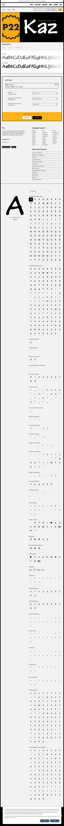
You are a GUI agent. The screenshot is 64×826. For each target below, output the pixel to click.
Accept (44, 820)
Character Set (18, 47)
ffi (35, 540)
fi (43, 540)
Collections (38, 4)
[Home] (3, 5)
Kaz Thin (4, 54)
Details (10, 47)
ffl (39, 540)
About (50, 4)
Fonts (31, 4)
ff (31, 540)
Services (56, 4)
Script (13, 147)
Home (3, 9)
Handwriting (6, 147)
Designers (44, 4)
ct (31, 548)
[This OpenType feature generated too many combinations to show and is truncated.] (43, 548)
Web (15, 98)
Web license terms (11, 99)
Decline (54, 820)
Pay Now (37, 117)
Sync (52, 57)
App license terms (11, 105)
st (35, 548)
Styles (3, 47)
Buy (60, 9)
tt (39, 548)
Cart (60, 4)
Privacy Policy (39, 813)
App (14, 103)
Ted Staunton (5, 142)
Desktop (10, 92)
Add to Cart (27, 117)
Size (49, 9)
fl (47, 540)
